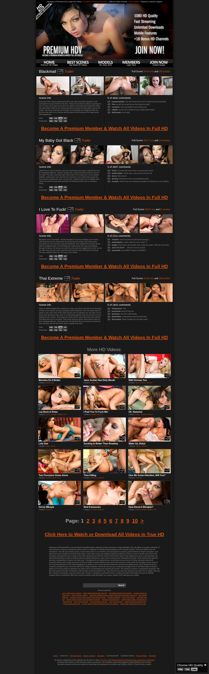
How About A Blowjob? (141, 507)
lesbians (49, 478)
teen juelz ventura (116, 602)
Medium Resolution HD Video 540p (194, 669)
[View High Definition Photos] (65, 118)
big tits (53, 446)
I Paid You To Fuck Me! (96, 412)
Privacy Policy (141, 656)
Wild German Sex (138, 380)
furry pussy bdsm (128, 597)
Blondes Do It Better (49, 380)
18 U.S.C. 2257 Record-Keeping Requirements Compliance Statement (127, 660)
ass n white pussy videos (71, 593)
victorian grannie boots (110, 600)
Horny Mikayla (46, 507)
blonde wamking (114, 597)
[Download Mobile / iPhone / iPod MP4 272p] (65, 121)
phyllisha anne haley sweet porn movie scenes (88, 597)
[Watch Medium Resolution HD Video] (60, 118)
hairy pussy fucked (81, 602)
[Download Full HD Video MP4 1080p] (51, 121)
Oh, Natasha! (135, 412)
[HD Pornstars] (105, 63)
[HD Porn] (49, 63)
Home (55, 656)
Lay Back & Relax (48, 412)
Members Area (75, 656)
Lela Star (43, 443)
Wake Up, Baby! (137, 443)
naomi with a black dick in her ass (133, 604)
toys (52, 382)
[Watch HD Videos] (131, 63)
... (52, 114)
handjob (59, 414)
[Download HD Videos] (159, 63)
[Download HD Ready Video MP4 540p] (60, 121)
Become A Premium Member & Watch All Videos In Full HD (104, 128)
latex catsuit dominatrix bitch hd (95, 593)
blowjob (53, 414)
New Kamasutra (92, 507)
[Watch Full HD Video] (51, 118)
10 (135, 521)
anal (137, 382)
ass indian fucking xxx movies (120, 593)
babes (48, 382)
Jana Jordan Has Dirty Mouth (99, 380)
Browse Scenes (89, 656)
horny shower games (79, 595)
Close (205, 665)
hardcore (149, 382)
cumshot (142, 382)
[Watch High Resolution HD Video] (56, 118)
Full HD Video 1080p (180, 669)
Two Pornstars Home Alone (53, 475)
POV (65, 414)
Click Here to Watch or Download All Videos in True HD (104, 534)
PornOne (152, 656)
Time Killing (90, 475)
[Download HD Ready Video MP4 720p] (56, 121)
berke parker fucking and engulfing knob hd (83, 600)
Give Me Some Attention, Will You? (147, 475)
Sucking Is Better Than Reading (101, 443)
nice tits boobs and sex (98, 602)
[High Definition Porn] (78, 63)
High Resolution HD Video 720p (187, 669)
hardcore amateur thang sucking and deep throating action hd (113, 595)
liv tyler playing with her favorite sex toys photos (100, 604)
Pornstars (100, 656)
